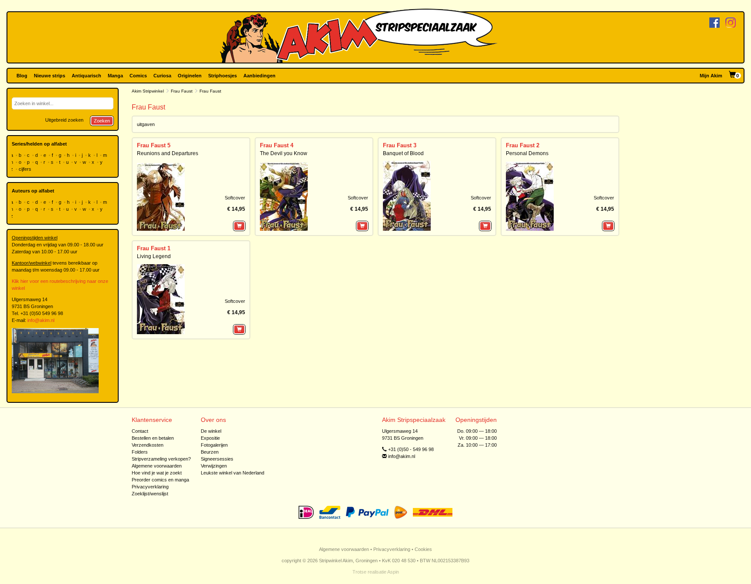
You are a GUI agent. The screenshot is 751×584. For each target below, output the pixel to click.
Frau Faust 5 (153, 145)
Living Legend (154, 256)
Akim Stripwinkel (148, 91)
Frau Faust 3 (399, 145)
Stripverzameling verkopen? (161, 458)
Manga (115, 75)
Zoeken (102, 120)
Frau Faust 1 (153, 248)
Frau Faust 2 (522, 145)
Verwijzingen (214, 465)
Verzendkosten (147, 445)
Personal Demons (527, 153)
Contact (140, 431)
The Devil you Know (283, 153)
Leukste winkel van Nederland (232, 472)
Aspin (393, 571)
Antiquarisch (86, 75)
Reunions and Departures (167, 153)
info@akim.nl (40, 320)
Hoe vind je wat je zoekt (157, 472)
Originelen (190, 75)
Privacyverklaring (150, 486)
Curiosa (162, 75)
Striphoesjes (222, 75)
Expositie (210, 438)
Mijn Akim (711, 75)
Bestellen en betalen (153, 438)
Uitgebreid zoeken (64, 120)
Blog (22, 75)
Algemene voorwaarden (157, 465)
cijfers (25, 169)
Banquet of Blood (403, 153)
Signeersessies (217, 458)
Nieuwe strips (49, 75)
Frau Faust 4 (276, 145)
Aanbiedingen (259, 75)
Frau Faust (182, 91)
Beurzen (210, 452)
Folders (140, 452)
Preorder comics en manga (160, 479)
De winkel (211, 431)
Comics (138, 75)
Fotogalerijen (214, 445)
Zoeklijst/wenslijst (150, 493)
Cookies (423, 549)
